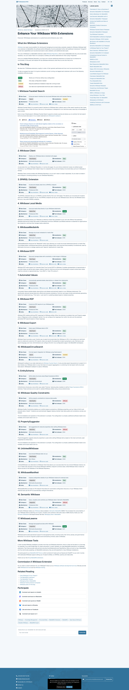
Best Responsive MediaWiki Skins (99, 64)
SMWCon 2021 (94, 59)
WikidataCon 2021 (95, 62)
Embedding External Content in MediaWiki (98, 56)
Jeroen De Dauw (27, 30)
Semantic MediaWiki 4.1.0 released (99, 53)
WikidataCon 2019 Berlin (96, 100)
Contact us (20, 685)
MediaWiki (65, 620)
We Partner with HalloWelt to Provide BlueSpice (100, 42)
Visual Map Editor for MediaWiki (98, 97)
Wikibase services (26, 567)
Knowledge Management (31, 620)
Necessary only (61, 687)
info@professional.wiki (24, 679)
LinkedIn (19, 688)
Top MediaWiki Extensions (27, 577)
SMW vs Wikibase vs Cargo (97, 93)
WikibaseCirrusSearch (55, 116)
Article (19, 30)
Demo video (54, 104)
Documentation (34, 104)
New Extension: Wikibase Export (99, 50)
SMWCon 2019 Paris (95, 105)
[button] (52, 592)
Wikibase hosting (40, 567)
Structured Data (43, 620)
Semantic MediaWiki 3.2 (96, 71)
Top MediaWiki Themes (26, 579)
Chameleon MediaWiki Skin (97, 76)
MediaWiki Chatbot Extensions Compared (98, 26)
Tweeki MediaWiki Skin (96, 83)
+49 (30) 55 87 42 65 (23, 676)
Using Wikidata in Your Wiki (97, 95)
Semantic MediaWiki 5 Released (99, 32)
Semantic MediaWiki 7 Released (98, 19)
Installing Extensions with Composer (100, 102)
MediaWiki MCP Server (36, 553)
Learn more (69, 683)
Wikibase (20, 47)
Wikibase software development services (65, 566)
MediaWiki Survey (95, 90)
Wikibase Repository (52, 54)
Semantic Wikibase (23, 514)
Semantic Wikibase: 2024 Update (99, 39)
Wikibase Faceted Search (51, 363)
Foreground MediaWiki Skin (97, 78)
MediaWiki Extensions (54, 620)
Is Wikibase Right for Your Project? (99, 48)
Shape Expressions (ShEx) (76, 387)
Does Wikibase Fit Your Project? (28, 575)
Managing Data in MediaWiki (53, 514)
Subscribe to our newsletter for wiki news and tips (32, 630)
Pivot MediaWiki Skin (95, 81)
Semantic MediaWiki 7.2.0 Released (99, 11)
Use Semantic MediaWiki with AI (99, 16)
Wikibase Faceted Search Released (99, 29)
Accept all (69, 687)
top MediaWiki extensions (36, 558)
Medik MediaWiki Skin (96, 66)
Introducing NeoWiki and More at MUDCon (99, 22)
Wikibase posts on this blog (27, 584)
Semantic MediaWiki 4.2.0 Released (100, 45)
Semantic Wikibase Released (98, 85)
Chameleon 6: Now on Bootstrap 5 (99, 9)
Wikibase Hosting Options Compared (30, 583)
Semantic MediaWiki (55, 511)
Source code (44, 104)
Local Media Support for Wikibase (99, 74)
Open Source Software (75, 620)
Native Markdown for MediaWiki (99, 14)
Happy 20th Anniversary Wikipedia (99, 69)
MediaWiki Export (34, 622)
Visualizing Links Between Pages (99, 88)
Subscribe (82, 632)
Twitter (52, 676)
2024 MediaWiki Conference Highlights (100, 37)
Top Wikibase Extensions (96, 34)
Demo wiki (53, 264)
